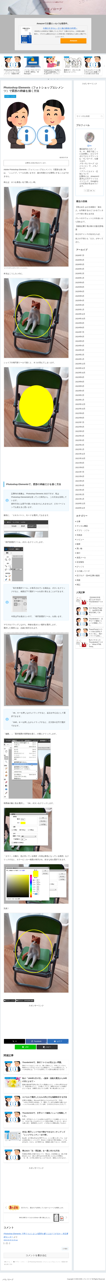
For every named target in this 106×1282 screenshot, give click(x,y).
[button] (47, 1047)
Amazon (73, 41)
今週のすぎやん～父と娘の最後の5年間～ (60, 28)
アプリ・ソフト (10, 1000)
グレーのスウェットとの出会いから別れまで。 (89, 220)
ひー (89, 145)
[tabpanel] (13, 66)
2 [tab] (51, 79)
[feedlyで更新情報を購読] (91, 190)
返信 (65, 1248)
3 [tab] (55, 79)
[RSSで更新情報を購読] (94, 190)
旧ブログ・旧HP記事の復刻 (25, 1000)
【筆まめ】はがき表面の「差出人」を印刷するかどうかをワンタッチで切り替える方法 (89, 210)
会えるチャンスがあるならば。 (88, 234)
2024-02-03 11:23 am (11, 1240)
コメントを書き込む (36, 1255)
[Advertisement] (36, 464)
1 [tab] (48, 79)
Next (104, 66)
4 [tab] (58, 79)
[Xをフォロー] (85, 190)
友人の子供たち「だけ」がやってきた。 (89, 240)
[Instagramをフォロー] (88, 190)
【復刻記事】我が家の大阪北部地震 (89, 228)
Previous (2, 66)
